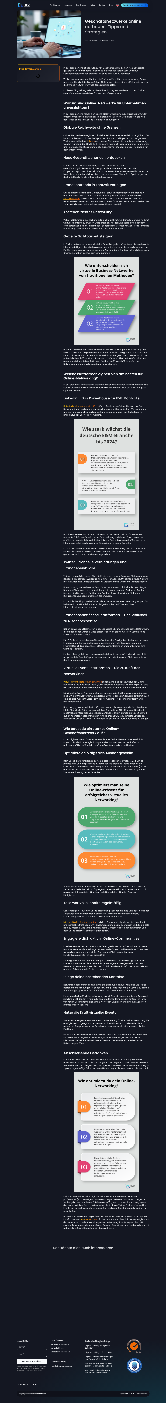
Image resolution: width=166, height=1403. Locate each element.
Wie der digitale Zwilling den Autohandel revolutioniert (97, 1371)
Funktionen (55, 5)
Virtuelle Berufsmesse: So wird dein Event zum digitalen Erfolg (98, 1365)
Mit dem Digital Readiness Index (79, 922)
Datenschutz (142, 1393)
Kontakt (102, 5)
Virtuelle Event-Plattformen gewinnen (82, 682)
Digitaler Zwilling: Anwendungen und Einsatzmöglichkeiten (99, 1358)
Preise (92, 5)
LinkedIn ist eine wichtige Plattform (81, 406)
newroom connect (89, 1219)
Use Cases (81, 5)
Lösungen (68, 5)
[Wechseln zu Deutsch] (117, 5)
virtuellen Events (71, 199)
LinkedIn (91, 141)
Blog (111, 5)
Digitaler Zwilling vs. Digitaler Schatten (97, 1347)
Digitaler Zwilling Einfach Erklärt (98, 1352)
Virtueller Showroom (60, 1344)
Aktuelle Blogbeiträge (97, 1341)
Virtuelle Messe (57, 1348)
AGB (132, 1393)
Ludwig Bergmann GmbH (62, 1366)
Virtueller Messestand (60, 1352)
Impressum (124, 1393)
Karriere (22, 1384)
